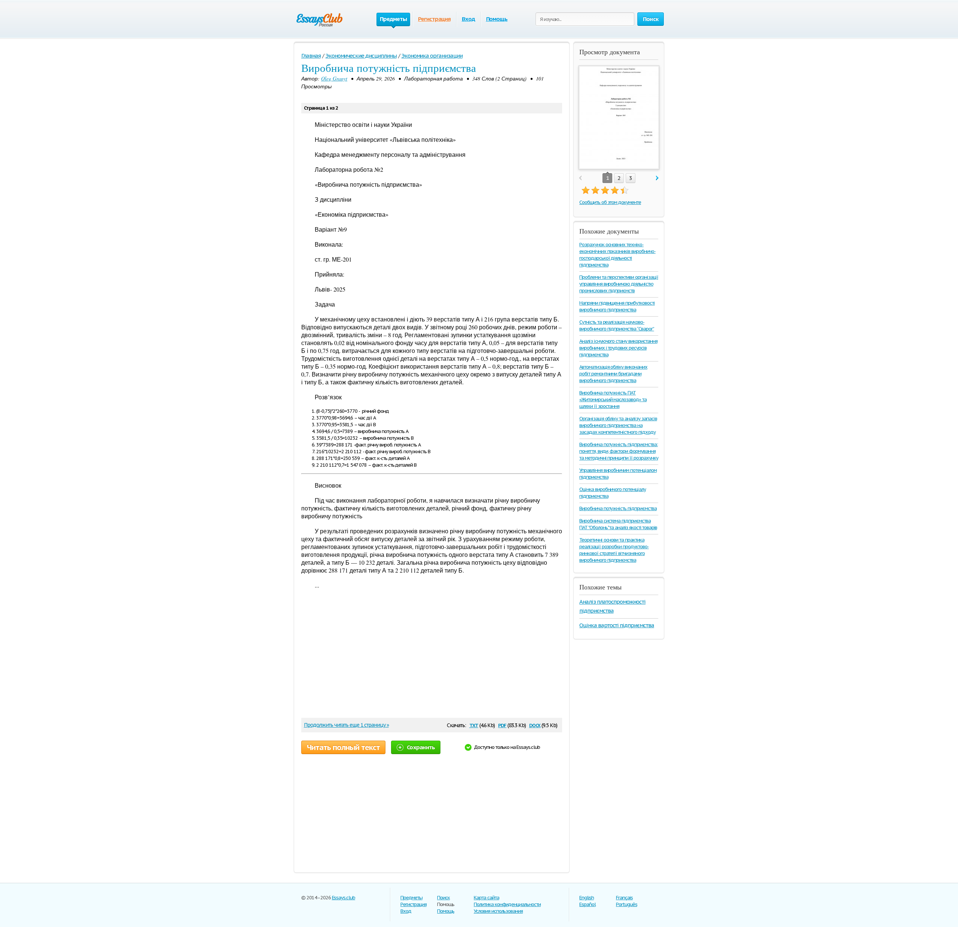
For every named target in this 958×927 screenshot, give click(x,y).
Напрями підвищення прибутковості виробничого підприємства (617, 306)
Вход (468, 18)
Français (624, 897)
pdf (502, 724)
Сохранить (421, 747)
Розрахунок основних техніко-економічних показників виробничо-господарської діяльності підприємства (617, 254)
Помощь (497, 18)
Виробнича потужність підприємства (618, 508)
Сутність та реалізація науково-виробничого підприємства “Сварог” (616, 325)
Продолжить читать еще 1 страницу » (346, 725)
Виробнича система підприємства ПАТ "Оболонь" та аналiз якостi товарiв (618, 524)
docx (535, 724)
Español (587, 904)
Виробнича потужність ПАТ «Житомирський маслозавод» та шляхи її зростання (613, 399)
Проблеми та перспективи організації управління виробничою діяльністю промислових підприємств (618, 284)
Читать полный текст (343, 747)
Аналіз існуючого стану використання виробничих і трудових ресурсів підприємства (618, 348)
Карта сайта (486, 897)
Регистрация (434, 18)
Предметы (411, 897)
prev (580, 178)
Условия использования (498, 911)
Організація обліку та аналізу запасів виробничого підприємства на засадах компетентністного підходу (618, 425)
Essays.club (344, 897)
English (586, 897)
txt (473, 724)
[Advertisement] (428, 656)
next (657, 178)
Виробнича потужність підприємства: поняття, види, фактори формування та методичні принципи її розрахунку (618, 451)
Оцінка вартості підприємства (616, 625)
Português (626, 904)
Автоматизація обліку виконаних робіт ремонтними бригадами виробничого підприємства (613, 374)
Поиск (443, 897)
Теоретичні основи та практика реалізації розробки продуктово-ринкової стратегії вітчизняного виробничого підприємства (614, 550)
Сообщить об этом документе (610, 202)
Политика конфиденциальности (507, 904)
